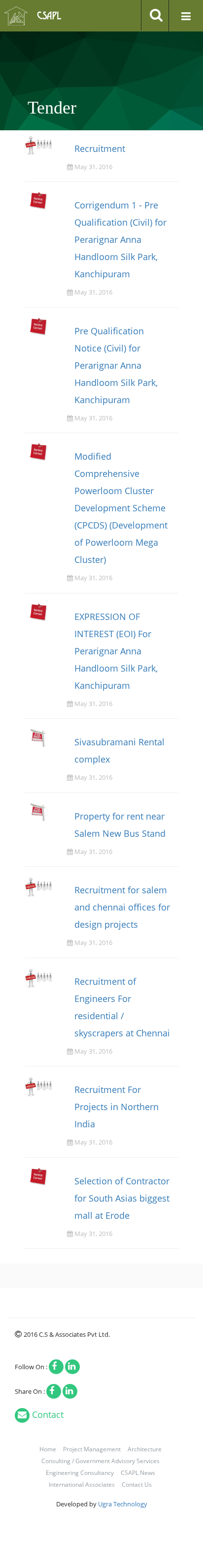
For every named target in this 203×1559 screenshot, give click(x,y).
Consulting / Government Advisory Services (100, 1461)
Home (47, 1449)
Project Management (92, 1449)
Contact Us (137, 1484)
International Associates (82, 1484)
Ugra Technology (122, 1504)
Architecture (145, 1449)
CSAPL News (138, 1473)
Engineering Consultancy (80, 1473)
